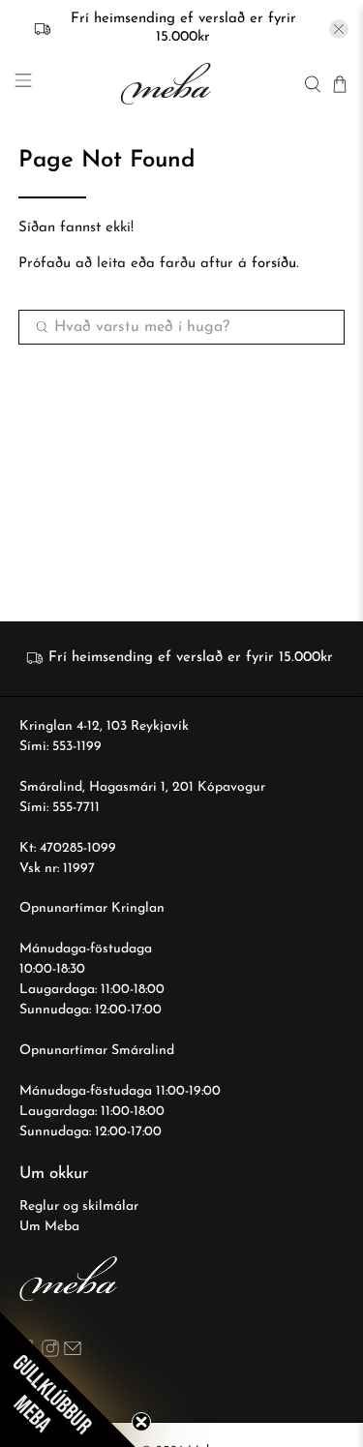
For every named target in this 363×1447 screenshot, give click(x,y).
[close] (338, 29)
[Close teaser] (141, 1422)
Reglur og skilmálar (78, 1206)
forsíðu (274, 263)
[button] (68, 1379)
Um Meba (49, 1227)
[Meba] (167, 84)
